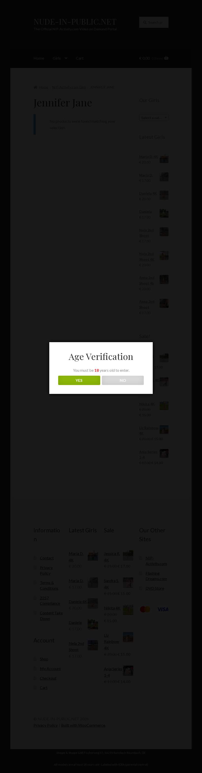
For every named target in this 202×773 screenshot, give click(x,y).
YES (79, 380)
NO (123, 380)
